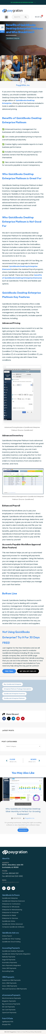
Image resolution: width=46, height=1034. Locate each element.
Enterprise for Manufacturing (12, 910)
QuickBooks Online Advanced (12, 924)
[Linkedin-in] (13, 888)
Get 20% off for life (28, 671)
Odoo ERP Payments (9, 968)
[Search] (25, 17)
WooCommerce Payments (11, 998)
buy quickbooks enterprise (12, 684)
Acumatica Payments (9, 963)
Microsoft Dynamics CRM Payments (14, 989)
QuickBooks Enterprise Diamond (13, 901)
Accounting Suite (8, 971)
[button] (4, 718)
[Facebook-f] (4, 888)
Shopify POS (6, 1024)
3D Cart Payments (8, 1007)
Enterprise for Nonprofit (10, 913)
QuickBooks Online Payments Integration (16, 954)
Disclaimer (38, 1032)
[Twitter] (8, 888)
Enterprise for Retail (9, 915)
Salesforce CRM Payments (11, 980)
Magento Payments (9, 1001)
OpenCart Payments (9, 1013)
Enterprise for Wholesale (10, 907)
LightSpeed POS (7, 1022)
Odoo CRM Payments (9, 986)
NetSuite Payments (8, 957)
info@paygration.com (10, 882)
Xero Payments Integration (11, 965)
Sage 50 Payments (8, 960)
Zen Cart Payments (8, 1010)
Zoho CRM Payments (9, 983)
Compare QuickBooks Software (13, 927)
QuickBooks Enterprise (13, 38)
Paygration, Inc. (30, 818)
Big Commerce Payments (11, 1004)
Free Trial (9, 671)
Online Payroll (7, 936)
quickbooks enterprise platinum (14, 698)
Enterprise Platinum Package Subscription (17, 689)
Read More (23, 830)
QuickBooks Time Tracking (11, 939)
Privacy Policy (30, 1032)
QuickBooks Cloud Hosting (11, 942)
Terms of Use (21, 1032)
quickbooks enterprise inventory (14, 694)
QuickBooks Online (8, 921)
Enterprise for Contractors (11, 904)
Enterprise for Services (10, 918)
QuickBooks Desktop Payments (13, 951)
